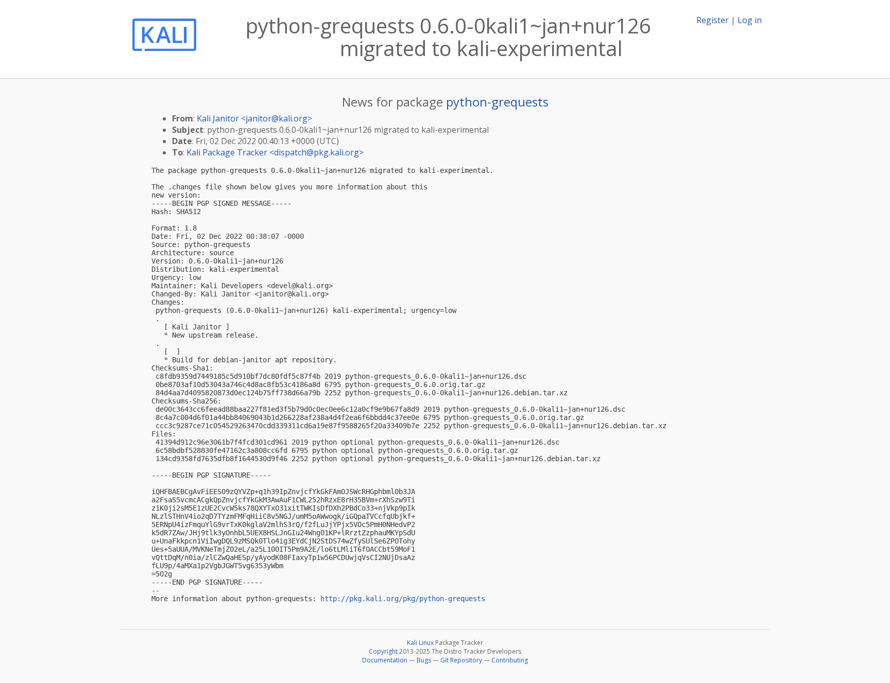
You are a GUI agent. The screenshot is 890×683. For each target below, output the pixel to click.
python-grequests (497, 101)
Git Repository (461, 660)
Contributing (509, 660)
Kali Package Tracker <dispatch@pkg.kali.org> (275, 152)
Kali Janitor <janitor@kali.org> (254, 118)
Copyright (383, 651)
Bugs (424, 660)
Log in (750, 20)
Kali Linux (420, 642)
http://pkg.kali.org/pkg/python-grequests (402, 598)
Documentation (384, 660)
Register (712, 20)
